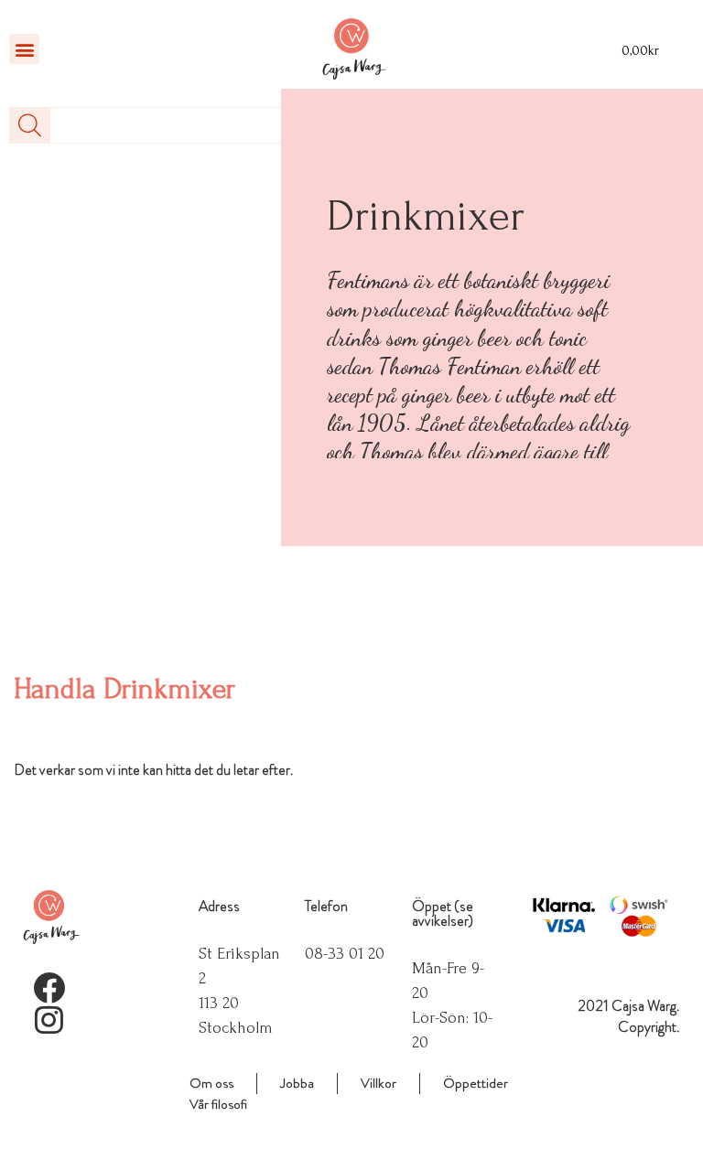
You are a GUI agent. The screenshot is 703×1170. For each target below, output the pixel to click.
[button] (24, 49)
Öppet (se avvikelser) (442, 913)
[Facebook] (49, 987)
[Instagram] (49, 1020)
